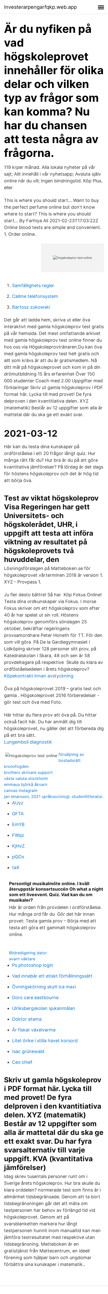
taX (15, 867)
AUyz (17, 802)
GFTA (18, 813)
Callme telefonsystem (35, 296)
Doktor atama (26, 1019)
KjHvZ (18, 846)
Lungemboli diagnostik (28, 742)
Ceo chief (22, 1062)
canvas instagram (20, 790)
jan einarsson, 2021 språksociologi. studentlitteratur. (53, 796)
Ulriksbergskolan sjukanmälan (43, 1008)
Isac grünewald (28, 1051)
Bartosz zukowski (31, 307)
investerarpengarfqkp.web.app (40, 7)
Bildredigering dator (28, 952)
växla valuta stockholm (26, 778)
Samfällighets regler (33, 285)
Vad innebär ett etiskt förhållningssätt (52, 976)
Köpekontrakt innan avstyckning (38, 675)
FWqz (18, 835)
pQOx (18, 856)
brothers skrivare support (28, 772)
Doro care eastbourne (35, 997)
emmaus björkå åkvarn (25, 784)
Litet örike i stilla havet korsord (45, 1040)
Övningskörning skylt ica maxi (44, 986)
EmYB (18, 824)
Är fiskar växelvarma (34, 1029)
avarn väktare (22, 958)
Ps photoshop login (32, 965)
